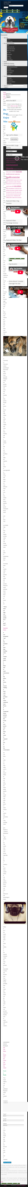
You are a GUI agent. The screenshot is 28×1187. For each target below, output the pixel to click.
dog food (12, 160)
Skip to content (4, 34)
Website (5, 1123)
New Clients (6, 3)
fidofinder (15, 168)
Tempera (18, 1185)
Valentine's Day (17, 195)
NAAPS (7, 186)
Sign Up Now (14, 139)
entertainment (13, 162)
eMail (2, 1181)
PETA (7, 188)
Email (4, 1118)
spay (20, 192)
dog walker (16, 160)
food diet (19, 171)
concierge (14, 158)
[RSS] (18, 10)
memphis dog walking (13, 181)
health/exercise (10, 174)
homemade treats (9, 179)
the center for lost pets (17, 193)
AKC (7, 158)
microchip (14, 183)
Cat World (10, 158)
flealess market (8, 171)
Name (4, 1114)
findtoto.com (19, 168)
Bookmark (5, 1045)
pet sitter (16, 190)
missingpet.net (18, 183)
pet (13, 186)
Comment (5, 1101)
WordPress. (23, 1185)
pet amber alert (17, 188)
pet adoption (11, 188)
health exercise (13, 177)
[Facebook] (3, 10)
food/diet (14, 171)
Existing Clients (7, 2)
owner (5, 1185)
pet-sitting (17, 186)
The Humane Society (10, 195)
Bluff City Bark (14, 105)
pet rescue (12, 190)
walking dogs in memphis (16, 197)
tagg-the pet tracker (9, 193)
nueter (10, 186)
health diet (17, 174)
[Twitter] (14, 10)
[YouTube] (9, 10)
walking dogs (9, 197)
